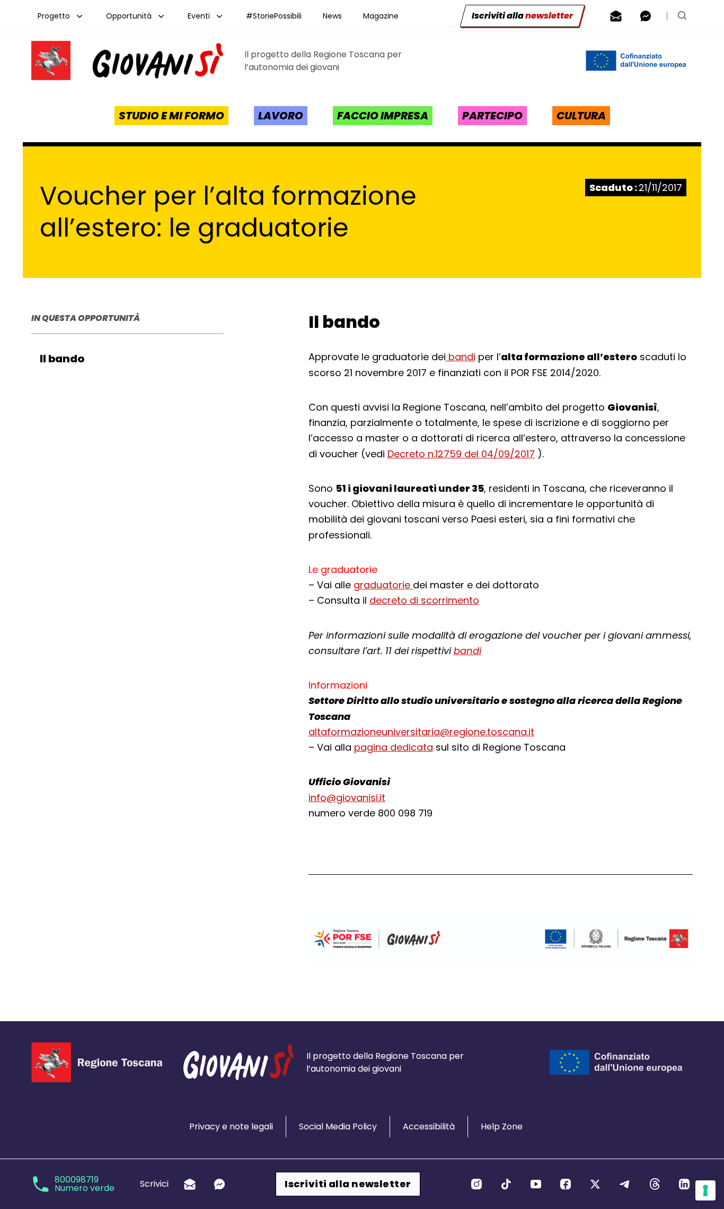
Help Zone (502, 1126)
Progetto (54, 16)
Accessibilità (429, 1126)
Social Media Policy (338, 1126)
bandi (460, 356)
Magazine (381, 16)
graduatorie (383, 585)
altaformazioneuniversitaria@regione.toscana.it (421, 731)
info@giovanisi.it (346, 797)
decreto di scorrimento (424, 600)
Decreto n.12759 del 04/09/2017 (461, 453)
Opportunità (129, 16)
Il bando (62, 358)
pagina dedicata (393, 747)
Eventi (199, 16)
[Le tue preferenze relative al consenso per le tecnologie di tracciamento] (705, 1190)
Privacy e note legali (231, 1126)
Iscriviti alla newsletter (348, 1183)
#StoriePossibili (274, 16)
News (332, 16)
